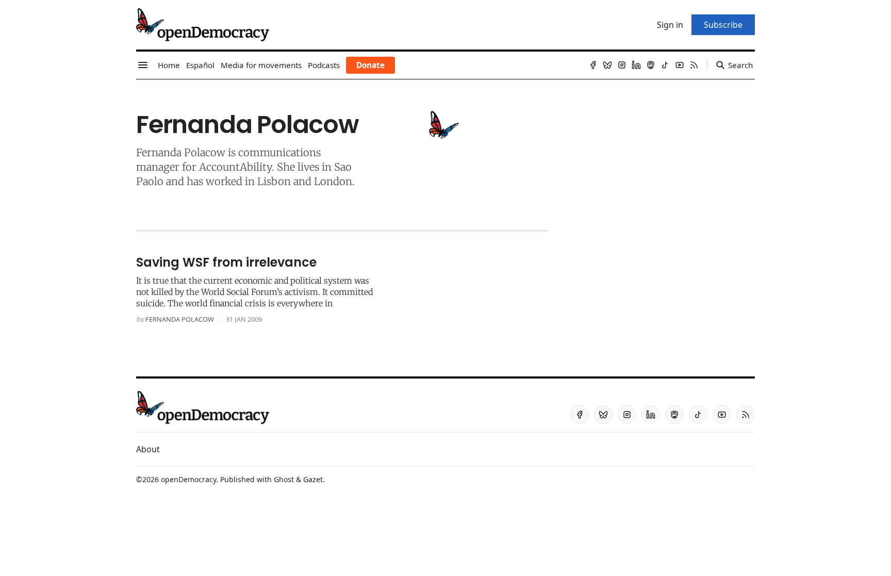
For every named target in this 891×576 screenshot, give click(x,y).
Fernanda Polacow (179, 319)
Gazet (313, 479)
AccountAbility (235, 166)
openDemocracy (188, 479)
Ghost (284, 479)
